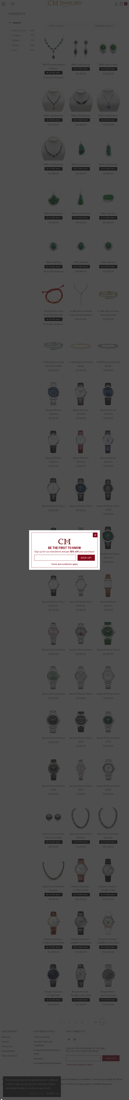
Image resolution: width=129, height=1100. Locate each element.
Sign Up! (86, 558)
